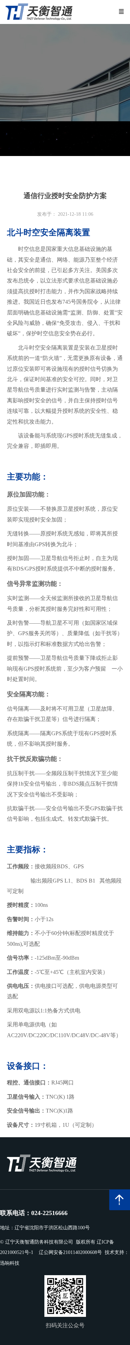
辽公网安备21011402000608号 (70, 1252)
